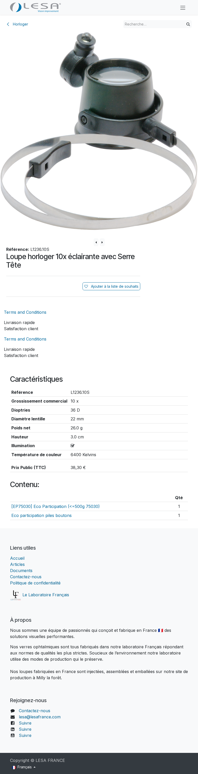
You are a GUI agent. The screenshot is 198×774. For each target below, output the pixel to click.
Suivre (25, 723)
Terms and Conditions (25, 312)
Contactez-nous (26, 576)
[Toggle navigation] (183, 7)
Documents (21, 570)
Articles (17, 564)
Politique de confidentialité (35, 582)
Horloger (20, 24)
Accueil (18, 558)
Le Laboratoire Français (45, 594)
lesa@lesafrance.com (40, 716)
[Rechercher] (188, 24)
